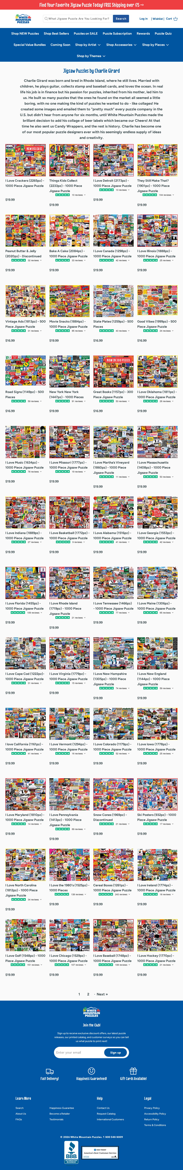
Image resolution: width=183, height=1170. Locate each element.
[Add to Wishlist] (20, 197)
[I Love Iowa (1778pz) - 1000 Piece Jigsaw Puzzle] (157, 724)
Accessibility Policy (155, 1113)
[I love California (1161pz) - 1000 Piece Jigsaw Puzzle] (25, 724)
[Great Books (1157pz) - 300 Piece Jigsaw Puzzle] (113, 372)
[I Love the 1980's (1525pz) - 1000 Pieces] (69, 865)
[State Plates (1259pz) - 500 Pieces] (113, 301)
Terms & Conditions (155, 1125)
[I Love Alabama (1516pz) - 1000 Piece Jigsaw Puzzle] (113, 512)
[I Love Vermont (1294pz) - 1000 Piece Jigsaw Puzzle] (69, 724)
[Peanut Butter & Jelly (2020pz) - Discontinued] (25, 230)
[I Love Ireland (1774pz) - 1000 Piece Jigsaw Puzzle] (157, 865)
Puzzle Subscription (117, 33)
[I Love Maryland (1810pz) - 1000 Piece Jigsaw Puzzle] (25, 794)
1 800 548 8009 (113, 1137)
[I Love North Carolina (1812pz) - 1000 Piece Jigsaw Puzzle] (25, 865)
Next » (102, 994)
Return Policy (151, 1119)
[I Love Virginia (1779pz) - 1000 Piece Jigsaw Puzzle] (69, 653)
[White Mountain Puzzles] (23, 18)
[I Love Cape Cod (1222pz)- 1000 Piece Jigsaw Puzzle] (25, 653)
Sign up (115, 1052)
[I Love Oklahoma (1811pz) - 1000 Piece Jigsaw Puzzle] (157, 372)
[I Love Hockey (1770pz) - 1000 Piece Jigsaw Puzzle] (157, 935)
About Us (21, 1113)
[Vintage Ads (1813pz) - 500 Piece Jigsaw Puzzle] (25, 301)
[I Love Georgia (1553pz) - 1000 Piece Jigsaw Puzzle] (157, 512)
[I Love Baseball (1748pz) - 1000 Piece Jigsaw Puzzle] (113, 935)
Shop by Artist (86, 45)
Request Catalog (106, 1113)
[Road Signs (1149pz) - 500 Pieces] (25, 372)
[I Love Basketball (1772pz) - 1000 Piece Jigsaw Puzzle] (69, 512)
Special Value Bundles (30, 45)
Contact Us (103, 1108)
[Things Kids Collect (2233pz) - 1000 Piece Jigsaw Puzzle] (69, 160)
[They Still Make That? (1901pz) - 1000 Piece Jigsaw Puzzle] (157, 160)
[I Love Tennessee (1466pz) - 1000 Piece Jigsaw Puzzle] (113, 583)
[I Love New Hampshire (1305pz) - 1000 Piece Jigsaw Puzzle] (113, 653)
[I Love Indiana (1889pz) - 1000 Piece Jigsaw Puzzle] (25, 512)
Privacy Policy (152, 1108)
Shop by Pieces (153, 45)
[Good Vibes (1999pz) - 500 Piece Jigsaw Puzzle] (157, 301)
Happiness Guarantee (62, 1108)
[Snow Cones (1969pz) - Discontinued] (113, 794)
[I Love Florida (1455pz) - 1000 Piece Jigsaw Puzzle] (25, 583)
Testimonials (56, 1119)
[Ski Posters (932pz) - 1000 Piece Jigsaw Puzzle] (157, 794)
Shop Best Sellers (56, 33)
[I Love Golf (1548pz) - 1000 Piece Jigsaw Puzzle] (25, 935)
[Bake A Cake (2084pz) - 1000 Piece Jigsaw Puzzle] (69, 230)
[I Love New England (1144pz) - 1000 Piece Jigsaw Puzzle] (157, 653)
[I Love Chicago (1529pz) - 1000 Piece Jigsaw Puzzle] (69, 935)
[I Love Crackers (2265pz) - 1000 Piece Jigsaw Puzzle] (25, 160)
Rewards (143, 33)
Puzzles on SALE (86, 33)
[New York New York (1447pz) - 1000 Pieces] (69, 372)
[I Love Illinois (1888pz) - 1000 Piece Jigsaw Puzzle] (157, 230)
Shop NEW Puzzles (25, 33)
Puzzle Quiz (163, 33)
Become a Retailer (60, 1113)
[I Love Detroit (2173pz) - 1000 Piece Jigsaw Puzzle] (113, 160)
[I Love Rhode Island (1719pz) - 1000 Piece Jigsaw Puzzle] (69, 583)
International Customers (110, 1119)
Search (20, 1108)
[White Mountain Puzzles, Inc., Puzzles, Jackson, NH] (71, 1153)
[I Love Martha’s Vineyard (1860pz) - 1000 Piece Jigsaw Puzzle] (113, 442)
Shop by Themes (89, 56)
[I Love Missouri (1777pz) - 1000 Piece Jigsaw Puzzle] (69, 442)
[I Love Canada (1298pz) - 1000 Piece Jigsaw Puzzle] (113, 230)
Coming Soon (60, 45)
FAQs (19, 1119)
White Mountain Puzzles (86, 1137)
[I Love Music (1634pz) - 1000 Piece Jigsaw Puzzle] (25, 442)
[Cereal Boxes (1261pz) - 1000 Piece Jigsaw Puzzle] (113, 865)
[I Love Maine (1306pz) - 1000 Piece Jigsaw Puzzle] (157, 583)
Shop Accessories (119, 45)
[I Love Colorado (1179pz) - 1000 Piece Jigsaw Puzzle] (113, 724)
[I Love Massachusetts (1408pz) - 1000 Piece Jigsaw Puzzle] (157, 442)
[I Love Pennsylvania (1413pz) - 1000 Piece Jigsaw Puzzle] (69, 794)
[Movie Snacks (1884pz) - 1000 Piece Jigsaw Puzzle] (69, 301)
